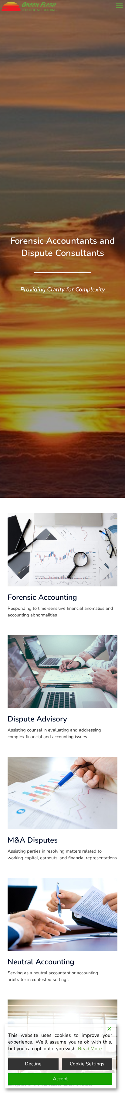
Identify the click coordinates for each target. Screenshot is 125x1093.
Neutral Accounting (41, 962)
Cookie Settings (87, 1064)
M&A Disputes (33, 840)
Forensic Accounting (42, 597)
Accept (60, 1078)
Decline (33, 1064)
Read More (90, 1049)
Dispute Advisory (37, 719)
